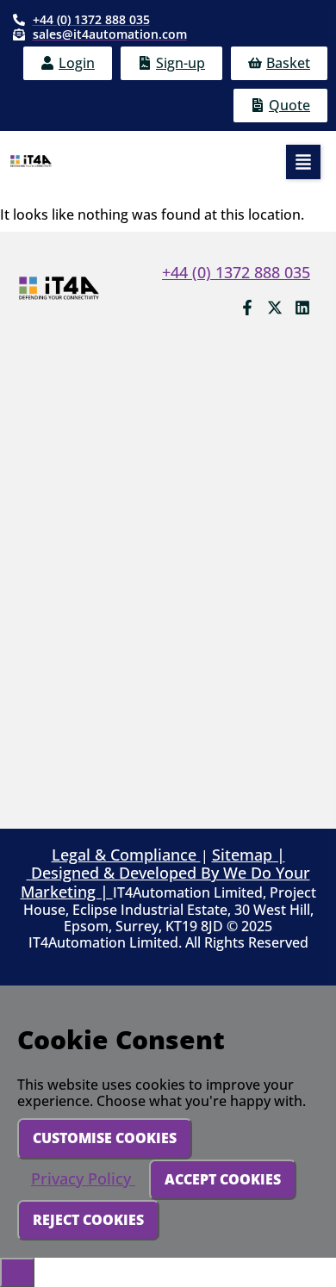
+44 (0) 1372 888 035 (236, 272)
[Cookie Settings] (17, 1272)
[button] (303, 162)
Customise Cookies (105, 1137)
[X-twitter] (275, 307)
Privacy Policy (83, 1178)
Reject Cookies (88, 1219)
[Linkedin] (302, 307)
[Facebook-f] (247, 307)
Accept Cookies (223, 1179)
